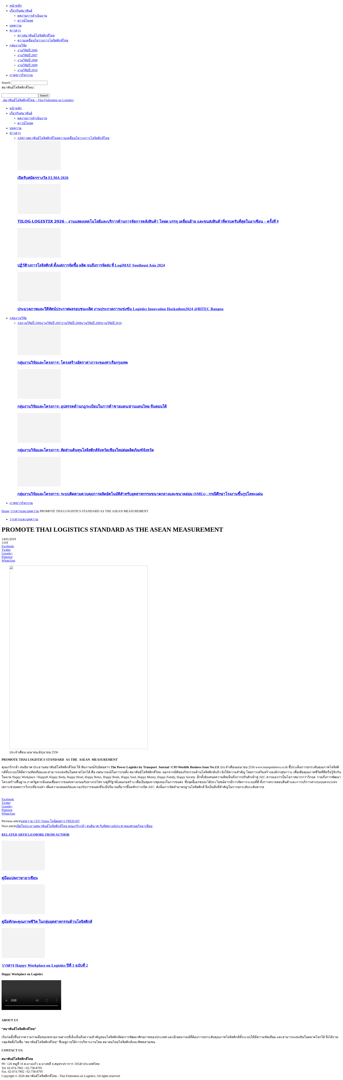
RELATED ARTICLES (18, 834)
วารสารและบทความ (24, 511)
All (19, 138)
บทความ (16, 25)
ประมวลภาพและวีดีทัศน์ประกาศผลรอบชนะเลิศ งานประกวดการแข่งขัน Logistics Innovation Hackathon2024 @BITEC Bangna (120, 309)
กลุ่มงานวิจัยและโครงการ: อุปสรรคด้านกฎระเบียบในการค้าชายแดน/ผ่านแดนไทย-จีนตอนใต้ (92, 406)
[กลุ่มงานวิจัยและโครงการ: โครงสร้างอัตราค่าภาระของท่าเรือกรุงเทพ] (39, 354)
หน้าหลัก (16, 5)
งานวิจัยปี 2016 (27, 70)
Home (5, 511)
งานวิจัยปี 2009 (27, 65)
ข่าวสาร (15, 30)
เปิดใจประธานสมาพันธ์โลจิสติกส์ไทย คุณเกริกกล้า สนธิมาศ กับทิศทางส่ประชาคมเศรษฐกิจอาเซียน (84, 826)
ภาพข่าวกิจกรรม (21, 75)
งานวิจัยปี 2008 (27, 60)
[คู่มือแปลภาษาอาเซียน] (23, 869)
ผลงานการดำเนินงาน (32, 15)
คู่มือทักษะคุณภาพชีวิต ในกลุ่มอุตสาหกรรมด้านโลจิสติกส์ (47, 921)
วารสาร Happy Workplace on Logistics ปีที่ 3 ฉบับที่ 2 (45, 965)
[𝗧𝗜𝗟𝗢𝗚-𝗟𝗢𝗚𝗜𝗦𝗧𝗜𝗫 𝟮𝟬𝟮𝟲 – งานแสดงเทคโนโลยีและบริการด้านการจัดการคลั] (39, 213)
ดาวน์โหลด (25, 20)
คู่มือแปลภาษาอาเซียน (20, 878)
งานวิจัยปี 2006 (27, 50)
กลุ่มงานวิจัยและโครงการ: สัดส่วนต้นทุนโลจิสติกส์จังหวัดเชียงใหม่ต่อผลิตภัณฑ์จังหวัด (85, 450)
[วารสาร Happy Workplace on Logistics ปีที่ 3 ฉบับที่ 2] (23, 957)
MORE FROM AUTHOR (51, 834)
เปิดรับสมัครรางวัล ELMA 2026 (42, 178)
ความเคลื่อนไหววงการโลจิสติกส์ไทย (42, 40)
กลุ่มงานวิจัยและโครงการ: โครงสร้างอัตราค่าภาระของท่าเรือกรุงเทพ (72, 362)
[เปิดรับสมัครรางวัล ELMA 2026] (39, 169)
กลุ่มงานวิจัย (18, 45)
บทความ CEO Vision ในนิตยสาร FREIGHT (50, 821)
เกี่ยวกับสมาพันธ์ (21, 10)
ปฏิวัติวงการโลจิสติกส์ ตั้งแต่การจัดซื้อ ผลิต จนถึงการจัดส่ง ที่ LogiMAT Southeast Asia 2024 (91, 265)
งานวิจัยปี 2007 (27, 55)
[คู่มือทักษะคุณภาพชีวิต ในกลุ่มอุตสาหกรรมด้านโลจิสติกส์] (23, 913)
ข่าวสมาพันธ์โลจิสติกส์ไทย (36, 35)
